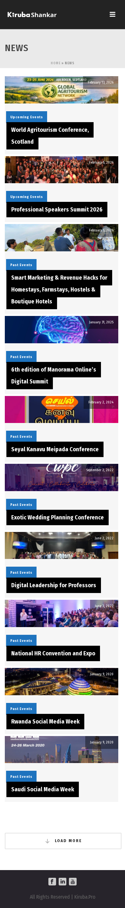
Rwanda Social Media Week (45, 721)
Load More (67, 840)
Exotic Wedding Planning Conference (57, 517)
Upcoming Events (26, 117)
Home (56, 63)
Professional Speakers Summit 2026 (57, 209)
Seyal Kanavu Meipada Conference (55, 449)
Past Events (21, 265)
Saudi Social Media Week (42, 789)
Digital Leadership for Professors (53, 585)
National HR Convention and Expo (53, 653)
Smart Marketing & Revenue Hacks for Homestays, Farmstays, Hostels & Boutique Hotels (59, 289)
